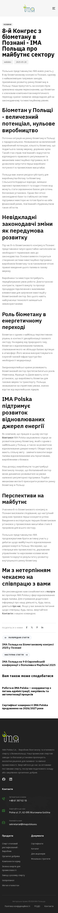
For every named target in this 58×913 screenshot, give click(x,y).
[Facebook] (27, 627)
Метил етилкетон (10, 885)
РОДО (37, 906)
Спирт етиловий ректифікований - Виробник (10, 847)
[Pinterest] (37, 627)
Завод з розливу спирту (13, 875)
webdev (7, 62)
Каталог (35, 848)
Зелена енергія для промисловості (11, 868)
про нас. (16, 606)
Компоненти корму (11, 861)
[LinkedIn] (42, 627)
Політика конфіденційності (17, 906)
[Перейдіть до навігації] (46, 8)
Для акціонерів (38, 853)
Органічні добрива (11, 856)
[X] (32, 627)
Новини (8, 24)
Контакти (7, 613)
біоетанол (7, 437)
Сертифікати (37, 843)
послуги (50, 591)
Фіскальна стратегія (40, 858)
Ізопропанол (8, 880)
